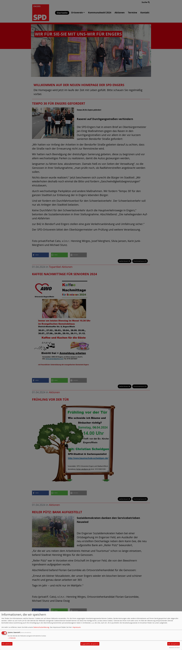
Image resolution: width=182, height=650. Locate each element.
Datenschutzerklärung (41, 627)
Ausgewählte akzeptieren (90, 644)
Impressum (77, 627)
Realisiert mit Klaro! (174, 647)
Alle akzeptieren (173, 644)
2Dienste (12, 638)
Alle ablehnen (7, 644)
